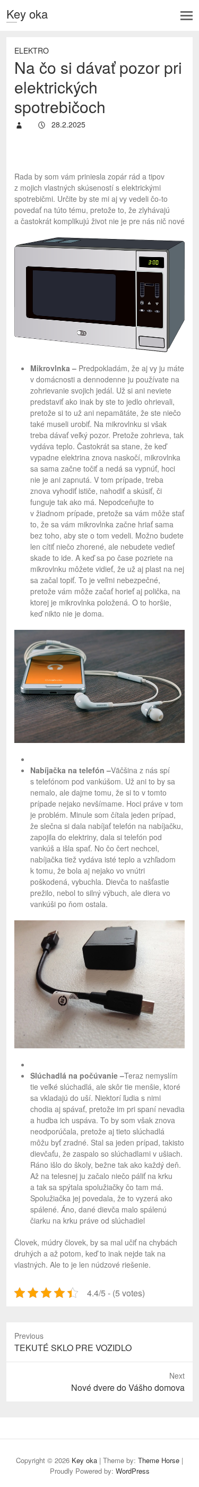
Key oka (27, 13)
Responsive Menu (186, 15)
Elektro (31, 50)
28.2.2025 (67, 124)
